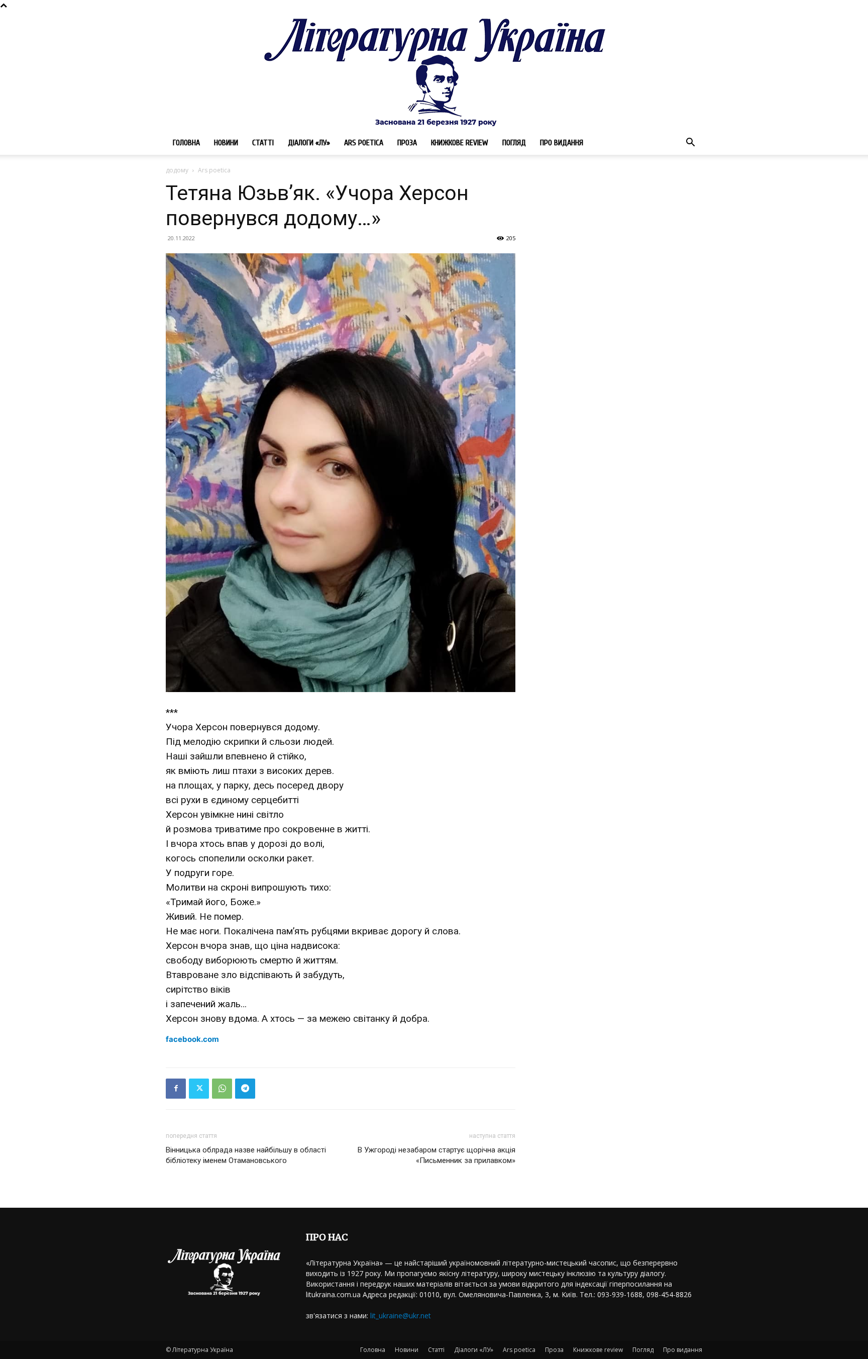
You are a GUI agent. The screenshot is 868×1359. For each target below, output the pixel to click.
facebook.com (192, 1039)
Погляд (514, 142)
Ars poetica (363, 142)
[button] (690, 143)
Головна (186, 142)
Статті (263, 142)
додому (177, 170)
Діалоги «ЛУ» (309, 142)
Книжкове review (459, 142)
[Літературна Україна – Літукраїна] (434, 71)
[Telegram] (245, 1089)
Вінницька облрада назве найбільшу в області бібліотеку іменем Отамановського (246, 1155)
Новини (226, 142)
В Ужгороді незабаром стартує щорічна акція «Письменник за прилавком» (436, 1155)
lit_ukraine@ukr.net (400, 1315)
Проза (407, 142)
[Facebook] (176, 1089)
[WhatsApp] (222, 1089)
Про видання (561, 142)
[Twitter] (199, 1089)
